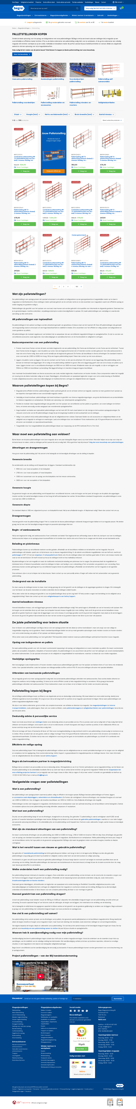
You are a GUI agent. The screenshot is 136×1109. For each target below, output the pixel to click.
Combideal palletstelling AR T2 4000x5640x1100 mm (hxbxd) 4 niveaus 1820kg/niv (53, 211)
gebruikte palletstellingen (91, 819)
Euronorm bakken (46, 1012)
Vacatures (28, 1091)
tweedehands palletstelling (34, 853)
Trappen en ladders (47, 1031)
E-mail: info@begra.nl (105, 1027)
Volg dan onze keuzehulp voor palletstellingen (106, 442)
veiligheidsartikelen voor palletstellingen (98, 708)
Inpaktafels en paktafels (48, 1019)
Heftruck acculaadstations (49, 1028)
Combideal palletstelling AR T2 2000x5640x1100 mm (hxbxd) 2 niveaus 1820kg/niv (24, 158)
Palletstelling (16, 1010)
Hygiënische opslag (18, 1033)
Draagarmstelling (17, 1024)
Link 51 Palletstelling (18, 1015)
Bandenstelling (17, 1028)
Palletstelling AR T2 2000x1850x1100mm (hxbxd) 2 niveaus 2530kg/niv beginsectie (111, 211)
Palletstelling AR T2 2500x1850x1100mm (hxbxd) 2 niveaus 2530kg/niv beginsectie (25, 264)
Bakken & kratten (46, 1010)
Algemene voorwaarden (25, 1089)
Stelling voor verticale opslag (21, 1026)
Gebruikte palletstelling (22, 79)
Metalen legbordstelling (19, 1017)
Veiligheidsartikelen (106, 103)
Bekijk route (102, 1019)
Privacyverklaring (65, 1089)
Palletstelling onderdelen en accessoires (53, 104)
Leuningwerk (16, 1055)
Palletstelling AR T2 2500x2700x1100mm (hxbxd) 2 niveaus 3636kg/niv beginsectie (82, 158)
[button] (118, 2)
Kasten (43, 1026)
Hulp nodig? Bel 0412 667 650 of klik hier (99, 8)
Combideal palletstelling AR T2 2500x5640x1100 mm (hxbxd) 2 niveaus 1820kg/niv (53, 264)
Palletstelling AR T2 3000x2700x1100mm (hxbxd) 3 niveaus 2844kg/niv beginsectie (110, 158)
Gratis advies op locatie (63, 2)
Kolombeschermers (18, 1060)
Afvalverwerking (46, 1053)
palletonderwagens (74, 708)
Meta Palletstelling (18, 1012)
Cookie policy (88, 1089)
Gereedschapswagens (48, 1060)
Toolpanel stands (46, 1058)
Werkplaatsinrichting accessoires (51, 1067)
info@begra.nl (42, 775)
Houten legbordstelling (19, 1019)
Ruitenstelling (16, 1035)
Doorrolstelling (17, 1038)
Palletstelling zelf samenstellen (105, 80)
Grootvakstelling (17, 1022)
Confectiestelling (17, 1031)
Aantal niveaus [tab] (105, 114)
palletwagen (17, 555)
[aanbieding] (25, 149)
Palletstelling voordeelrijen (23, 103)
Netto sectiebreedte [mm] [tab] (56, 114)
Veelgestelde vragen (18, 1091)
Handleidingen (89, 2)
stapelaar (38, 555)
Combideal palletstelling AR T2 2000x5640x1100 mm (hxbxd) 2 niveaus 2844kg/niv (82, 211)
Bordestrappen (45, 1033)
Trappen (14, 1053)
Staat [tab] (16, 114)
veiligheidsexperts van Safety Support (61, 596)
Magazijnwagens (46, 1015)
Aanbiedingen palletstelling (52, 79)
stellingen (39, 722)
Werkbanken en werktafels (49, 1017)
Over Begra (15, 2)
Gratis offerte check (49, 2)
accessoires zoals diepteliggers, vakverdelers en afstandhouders (38, 797)
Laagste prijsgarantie (77, 1089)
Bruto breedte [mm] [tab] (83, 114)
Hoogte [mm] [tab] (32, 114)
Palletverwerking (17, 1058)
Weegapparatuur (46, 1042)
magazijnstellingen (100, 705)
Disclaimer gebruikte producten (50, 1089)
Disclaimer (36, 1089)
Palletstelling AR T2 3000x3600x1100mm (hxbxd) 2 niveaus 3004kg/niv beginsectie (24, 211)
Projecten (38, 2)
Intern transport (46, 1035)
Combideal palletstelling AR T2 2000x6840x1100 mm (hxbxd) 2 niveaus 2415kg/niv (110, 264)
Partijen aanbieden (77, 2)
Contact (103, 2)
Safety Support (51, 756)
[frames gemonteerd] (82, 255)
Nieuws (97, 2)
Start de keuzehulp (21, 54)
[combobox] (54, 8)
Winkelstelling (45, 1055)
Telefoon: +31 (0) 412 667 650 (107, 1024)
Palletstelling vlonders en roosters (80, 104)
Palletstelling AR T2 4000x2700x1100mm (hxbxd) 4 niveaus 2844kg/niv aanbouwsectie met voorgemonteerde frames (82, 264)
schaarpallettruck (51, 555)
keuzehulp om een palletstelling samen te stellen (39, 928)
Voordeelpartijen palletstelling (77, 80)
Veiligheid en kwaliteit (27, 2)
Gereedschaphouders (47, 1065)
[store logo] (18, 8)
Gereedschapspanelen (48, 1062)
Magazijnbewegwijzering (48, 1040)
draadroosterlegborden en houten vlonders (28, 881)
